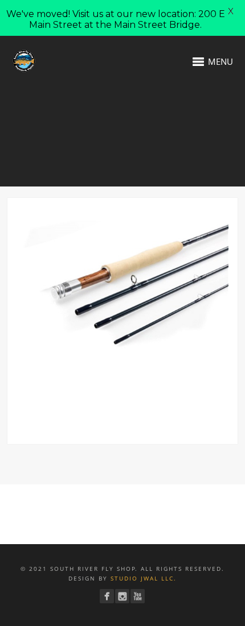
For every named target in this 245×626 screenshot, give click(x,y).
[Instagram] (122, 596)
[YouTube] (137, 596)
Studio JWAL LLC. (144, 578)
